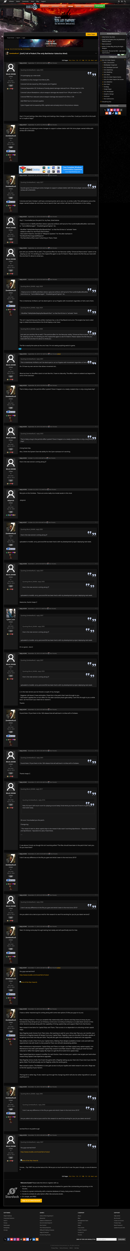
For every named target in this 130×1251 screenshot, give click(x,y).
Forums (80, 1235)
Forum (70, 6)
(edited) (59, 354)
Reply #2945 (23, 895)
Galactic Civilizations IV (46, 1220)
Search (18, 38)
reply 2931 (39, 359)
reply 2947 (39, 1142)
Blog (37, 1)
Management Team (83, 1220)
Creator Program (82, 1230)
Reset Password (118, 1225)
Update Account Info (119, 1227)
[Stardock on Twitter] (105, 110)
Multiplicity (6, 1227)
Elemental (42, 1218)
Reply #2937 (23, 522)
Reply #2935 (23, 458)
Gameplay (45, 6)
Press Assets (81, 1227)
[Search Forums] (125, 1)
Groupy (6, 1230)
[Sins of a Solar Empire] (65, 18)
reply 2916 (41, 800)
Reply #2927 (23, 125)
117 (80, 60)
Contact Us (81, 1232)
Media (78, 6)
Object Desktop (8, 1216)
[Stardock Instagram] (117, 110)
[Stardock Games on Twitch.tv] (114, 110)
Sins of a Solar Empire (15, 49)
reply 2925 (39, 70)
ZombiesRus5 (11, 136)
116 (77, 60)
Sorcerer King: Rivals (45, 1235)
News (32, 1)
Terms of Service (64, 1248)
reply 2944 (39, 902)
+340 (11, 147)
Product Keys (117, 1223)
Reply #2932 (23, 354)
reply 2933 (39, 434)
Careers (80, 1223)
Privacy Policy (54, 1248)
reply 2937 (39, 571)
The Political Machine (45, 1227)
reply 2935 (39, 529)
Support (43, 1)
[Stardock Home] (5, 1)
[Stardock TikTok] (113, 113)
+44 (11, 512)
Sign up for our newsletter (85, 1239)
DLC (63, 6)
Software (11, 1)
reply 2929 (39, 286)
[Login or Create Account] (119, 1)
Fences (5, 1223)
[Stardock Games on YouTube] (111, 110)
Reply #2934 (23, 427)
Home (6, 49)
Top (96, 63)
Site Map (76, 1248)
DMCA (71, 1248)
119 (86, 60)
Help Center (117, 1216)
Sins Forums (53, 63)
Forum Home (10, 38)
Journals (55, 6)
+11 (11, 85)
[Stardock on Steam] (121, 110)
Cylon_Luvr (11, 619)
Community (25, 1)
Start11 (5, 1220)
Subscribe (121, 1239)
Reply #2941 (23, 709)
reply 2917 (39, 789)
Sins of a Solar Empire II (46, 1223)
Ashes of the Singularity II (46, 1216)
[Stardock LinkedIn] (116, 113)
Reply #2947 (23, 968)
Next (92, 60)
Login (23, 38)
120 (89, 60)
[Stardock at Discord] (110, 113)
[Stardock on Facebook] (108, 110)
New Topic (91, 34)
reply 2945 (39, 1094)
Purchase (99, 6)
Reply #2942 (23, 751)
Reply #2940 (23, 653)
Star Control (43, 1225)
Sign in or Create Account (31, 1200)
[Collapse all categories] (125, 60)
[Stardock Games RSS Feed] (119, 113)
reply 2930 (39, 329)
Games (18, 1)
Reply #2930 (23, 248)
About (79, 1216)
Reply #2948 (23, 1009)
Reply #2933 (23, 385)
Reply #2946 (23, 926)
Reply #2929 (23, 216)
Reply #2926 (23, 63)
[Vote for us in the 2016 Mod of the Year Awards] (28, 982)
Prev (73, 60)
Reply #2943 (23, 782)
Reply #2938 (23, 564)
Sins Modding (26, 49)
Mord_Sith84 (11, 74)
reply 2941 (39, 758)
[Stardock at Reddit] (106, 113)
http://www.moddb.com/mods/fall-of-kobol (34, 975)
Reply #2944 (23, 854)
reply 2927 (39, 182)
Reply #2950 (23, 1135)
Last (96, 60)
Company (81, 1212)
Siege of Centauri (44, 1232)
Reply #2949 (23, 1087)
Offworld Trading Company (47, 1230)
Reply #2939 (23, 608)
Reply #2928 (23, 175)
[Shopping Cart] (122, 1)
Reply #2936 (23, 489)
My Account (117, 1218)
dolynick (11, 500)
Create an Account (119, 1220)
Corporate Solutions (9, 1218)
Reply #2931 (23, 279)
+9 (10, 631)
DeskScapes (7, 1225)
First (70, 60)
